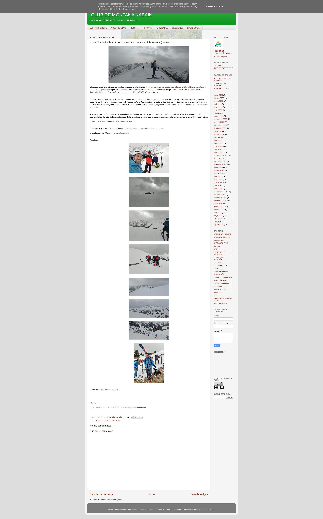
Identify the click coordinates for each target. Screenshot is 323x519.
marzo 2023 (218, 101)
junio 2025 (218, 183)
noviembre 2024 (220, 161)
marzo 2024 (218, 137)
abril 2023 (218, 104)
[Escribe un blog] (134, 417)
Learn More (211, 6)
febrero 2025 (219, 170)
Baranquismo (219, 240)
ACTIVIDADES (162, 28)
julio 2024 (217, 149)
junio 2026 (218, 219)
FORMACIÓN (219, 274)
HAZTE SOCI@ (193, 28)
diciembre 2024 (220, 164)
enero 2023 (218, 95)
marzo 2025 (218, 173)
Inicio (152, 494)
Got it (222, 6)
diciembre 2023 (220, 128)
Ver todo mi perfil (220, 57)
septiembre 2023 (220, 119)
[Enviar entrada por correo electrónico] (128, 417)
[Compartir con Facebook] (139, 417)
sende (216, 296)
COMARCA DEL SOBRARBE (220, 84)
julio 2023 (217, 113)
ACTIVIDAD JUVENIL (222, 237)
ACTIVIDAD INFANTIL (222, 234)
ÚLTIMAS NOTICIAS (98, 28)
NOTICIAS (147, 28)
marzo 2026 (218, 210)
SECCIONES (177, 28)
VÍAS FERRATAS (220, 304)
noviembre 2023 (220, 125)
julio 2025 (217, 186)
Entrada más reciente (101, 494)
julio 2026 (217, 222)
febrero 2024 (219, 134)
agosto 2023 (219, 116)
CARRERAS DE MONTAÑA (220, 253)
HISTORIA (134, 28)
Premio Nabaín (220, 290)
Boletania (217, 246)
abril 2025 (218, 176)
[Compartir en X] (137, 417)
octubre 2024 (219, 158)
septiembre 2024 (220, 155)
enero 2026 (218, 204)
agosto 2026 (219, 225)
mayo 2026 (218, 216)
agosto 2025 (219, 189)
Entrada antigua (199, 494)
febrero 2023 (219, 98)
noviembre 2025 (220, 198)
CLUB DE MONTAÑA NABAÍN (121, 14)
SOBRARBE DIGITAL (222, 88)
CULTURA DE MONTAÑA (219, 258)
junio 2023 (218, 110)
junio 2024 (218, 146)
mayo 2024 (218, 143)
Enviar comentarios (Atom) (112, 499)
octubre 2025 (219, 195)
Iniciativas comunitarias (223, 277)
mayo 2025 (218, 179)
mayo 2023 (218, 107)
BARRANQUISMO (221, 243)
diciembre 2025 (220, 201)
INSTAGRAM (219, 69)
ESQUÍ (216, 268)
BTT (215, 249)
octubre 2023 (219, 122)
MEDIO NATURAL (221, 280)
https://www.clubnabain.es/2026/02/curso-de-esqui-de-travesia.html (118, 408)
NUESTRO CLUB (118, 28)
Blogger (212, 509)
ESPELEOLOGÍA (220, 265)
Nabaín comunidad (221, 283)
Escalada (217, 262)
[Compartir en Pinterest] (142, 417)
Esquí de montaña (103, 421)
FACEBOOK (218, 66)
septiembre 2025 (220, 192)
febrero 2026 (219, 207)
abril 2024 (218, 140)
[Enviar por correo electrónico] (132, 417)
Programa (218, 293)
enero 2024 (218, 131)
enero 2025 (218, 167)
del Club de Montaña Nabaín (171, 87)
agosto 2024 (219, 152)
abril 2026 (218, 213)
